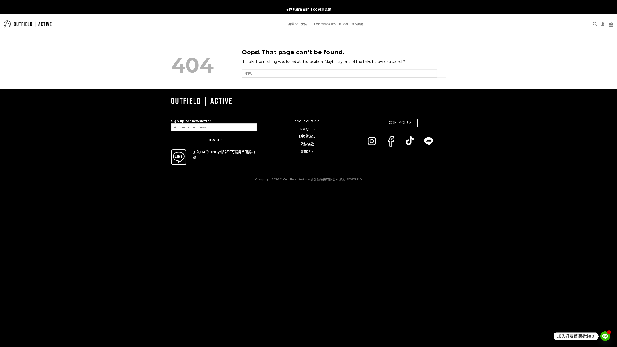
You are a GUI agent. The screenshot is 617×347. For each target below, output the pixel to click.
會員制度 (307, 151)
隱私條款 (307, 144)
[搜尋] (595, 24)
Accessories (325, 24)
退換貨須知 (307, 136)
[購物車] (611, 24)
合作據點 (357, 24)
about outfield (307, 121)
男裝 (291, 24)
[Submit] (441, 73)
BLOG (343, 24)
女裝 (304, 24)
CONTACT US (400, 122)
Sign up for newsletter (191, 121)
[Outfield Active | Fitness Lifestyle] (28, 24)
